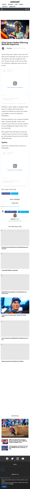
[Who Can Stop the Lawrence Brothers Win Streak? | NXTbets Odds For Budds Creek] (5, 441)
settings (11, 483)
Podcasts (4, 6)
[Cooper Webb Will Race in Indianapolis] (15, 261)
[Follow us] (26, 9)
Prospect (10, 4)
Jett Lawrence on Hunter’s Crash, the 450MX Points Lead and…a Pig (18, 447)
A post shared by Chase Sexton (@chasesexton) (15, 186)
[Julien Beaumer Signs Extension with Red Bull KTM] (15, 428)
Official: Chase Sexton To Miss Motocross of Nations (12, 361)
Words (21, 4)
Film (16, 4)
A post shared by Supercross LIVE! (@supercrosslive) (15, 103)
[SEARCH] (28, 9)
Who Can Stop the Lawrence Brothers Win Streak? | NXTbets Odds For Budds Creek (18, 441)
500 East (4, 4)
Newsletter (12, 6)
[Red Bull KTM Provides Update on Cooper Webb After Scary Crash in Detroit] (15, 282)
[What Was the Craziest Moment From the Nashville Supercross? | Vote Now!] (15, 238)
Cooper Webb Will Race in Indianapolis (10, 270)
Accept (4, 486)
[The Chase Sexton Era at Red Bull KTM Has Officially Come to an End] (15, 329)
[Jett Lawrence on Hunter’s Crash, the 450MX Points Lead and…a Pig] (5, 448)
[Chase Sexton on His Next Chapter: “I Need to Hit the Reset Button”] (15, 305)
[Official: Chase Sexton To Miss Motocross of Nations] (15, 352)
